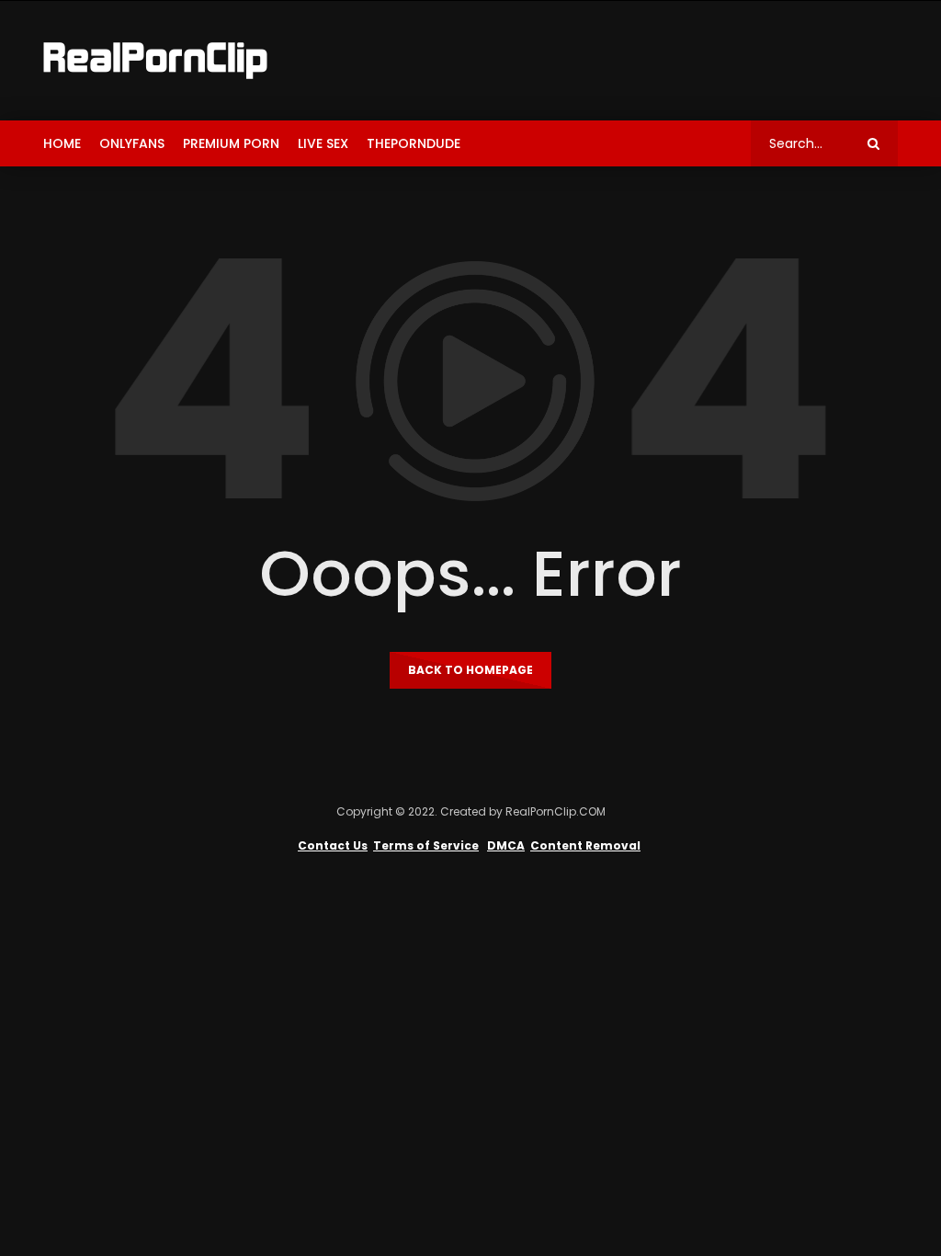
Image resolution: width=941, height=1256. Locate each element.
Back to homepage (470, 670)
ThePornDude (413, 143)
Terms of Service (426, 845)
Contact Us (333, 845)
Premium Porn (231, 143)
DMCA (506, 845)
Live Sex (323, 143)
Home (62, 143)
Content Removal (585, 845)
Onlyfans (131, 143)
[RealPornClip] (155, 60)
